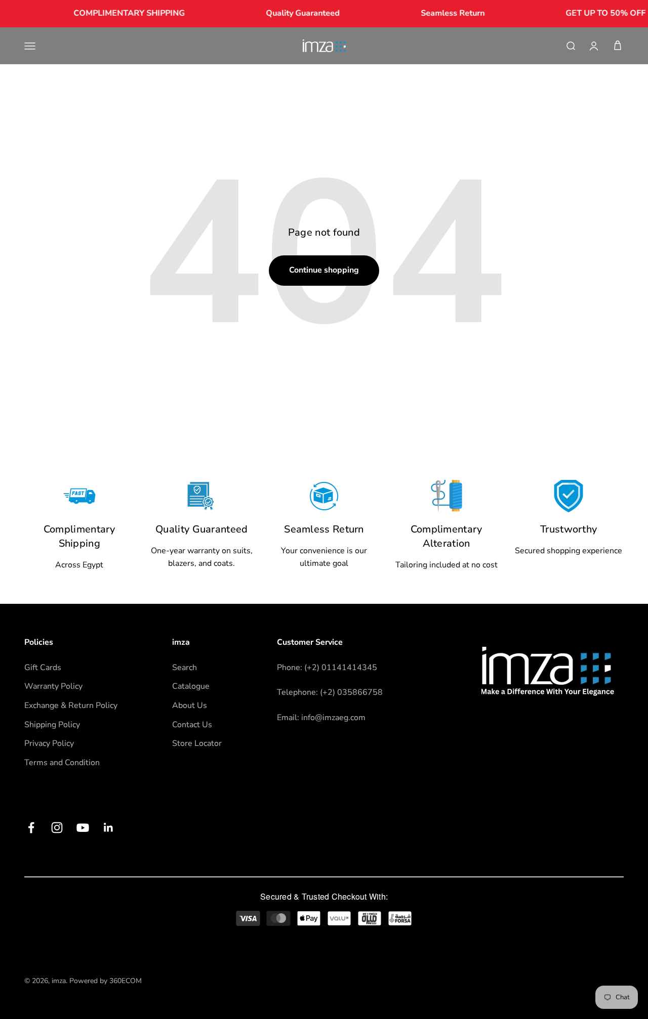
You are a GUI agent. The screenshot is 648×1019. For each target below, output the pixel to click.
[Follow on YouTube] (83, 827)
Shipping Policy (52, 724)
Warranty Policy (53, 686)
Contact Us (192, 724)
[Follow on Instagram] (57, 827)
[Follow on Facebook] (31, 827)
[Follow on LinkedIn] (108, 827)
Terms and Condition (62, 762)
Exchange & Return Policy (70, 705)
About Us (189, 705)
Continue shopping (324, 270)
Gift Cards (42, 667)
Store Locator (197, 743)
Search (184, 667)
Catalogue (191, 686)
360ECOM (125, 981)
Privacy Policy (49, 743)
